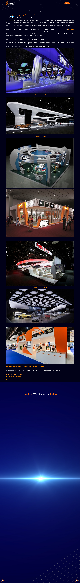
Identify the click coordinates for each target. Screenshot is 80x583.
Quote (67, 3)
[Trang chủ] (6, 7)
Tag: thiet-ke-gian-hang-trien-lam (14, 7)
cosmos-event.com (11, 379)
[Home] (10, 2)
